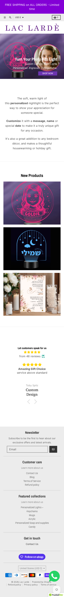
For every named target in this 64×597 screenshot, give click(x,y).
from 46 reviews (29, 356)
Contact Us (32, 544)
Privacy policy (31, 584)
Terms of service (48, 584)
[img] (32, 352)
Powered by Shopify (41, 582)
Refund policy (14, 584)
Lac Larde (24, 582)
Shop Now (47, 73)
